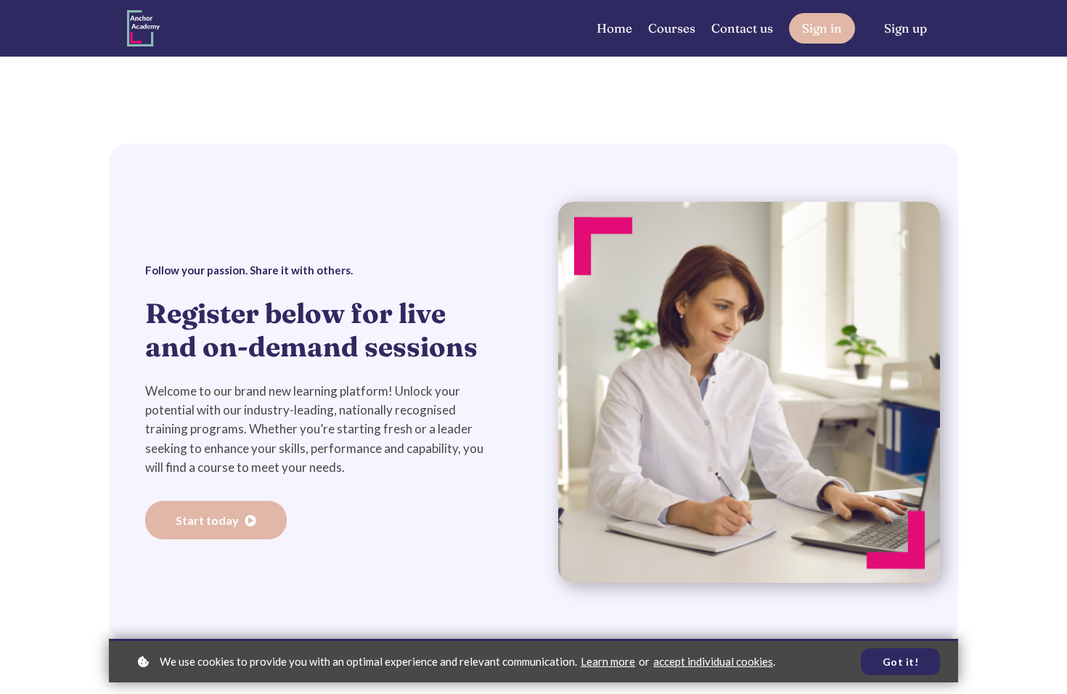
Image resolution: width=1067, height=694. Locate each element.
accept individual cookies (713, 661)
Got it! (901, 662)
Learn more (608, 661)
